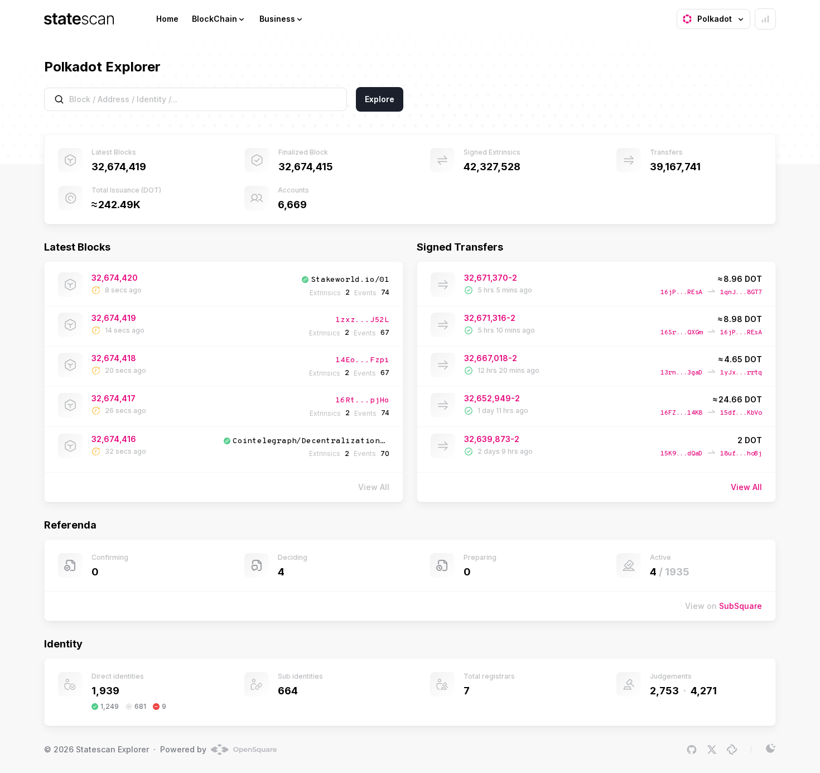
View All (746, 487)
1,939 (105, 691)
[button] (219, 19)
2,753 (664, 691)
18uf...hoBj (741, 453)
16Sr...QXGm (681, 332)
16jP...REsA (681, 292)
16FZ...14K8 (681, 413)
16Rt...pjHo (362, 400)
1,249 (109, 706)
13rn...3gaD (681, 372)
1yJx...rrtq (741, 372)
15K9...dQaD (681, 453)
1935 (677, 572)
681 (140, 706)
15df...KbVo (741, 413)
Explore (379, 99)
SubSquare (740, 606)
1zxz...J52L (362, 320)
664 (288, 691)
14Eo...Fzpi (362, 360)
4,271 (704, 691)
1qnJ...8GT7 (741, 292)
